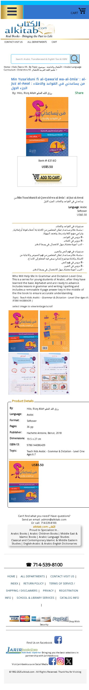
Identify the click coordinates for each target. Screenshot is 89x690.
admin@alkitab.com (53, 519)
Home (7, 66)
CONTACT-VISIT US (14, 42)
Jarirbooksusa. (51, 655)
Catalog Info (69, 597)
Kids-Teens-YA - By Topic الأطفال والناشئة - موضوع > (38, 66)
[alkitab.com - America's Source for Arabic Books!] (28, 38)
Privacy (48, 590)
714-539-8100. (49, 523)
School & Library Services (35, 597)
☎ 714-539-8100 (44, 564)
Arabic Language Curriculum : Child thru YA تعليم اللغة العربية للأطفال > (42, 68)
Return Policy (33, 583)
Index (14, 583)
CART (74, 13)
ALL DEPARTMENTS (37, 42)
